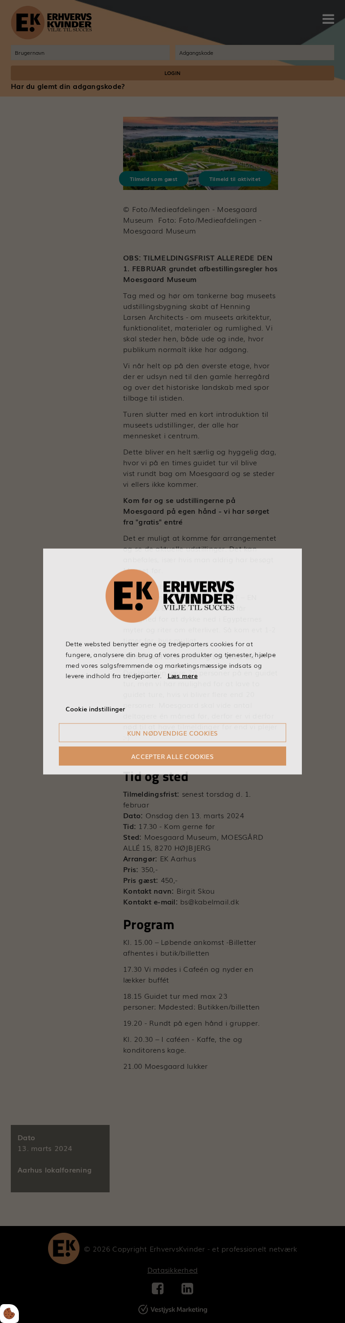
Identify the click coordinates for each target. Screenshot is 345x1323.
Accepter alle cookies (172, 755)
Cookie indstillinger (95, 708)
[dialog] (172, 662)
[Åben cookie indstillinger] (9, 1313)
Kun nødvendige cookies (172, 732)
